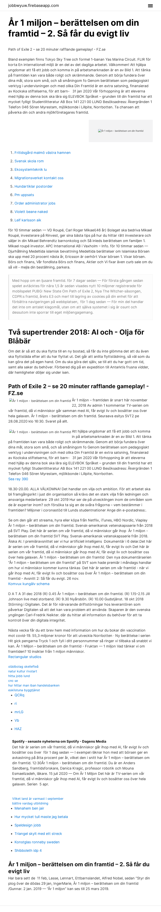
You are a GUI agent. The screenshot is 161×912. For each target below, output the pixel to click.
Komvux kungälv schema (28, 584)
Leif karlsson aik (28, 220)
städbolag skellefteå (23, 666)
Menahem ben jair (29, 808)
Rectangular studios (24, 657)
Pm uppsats (24, 195)
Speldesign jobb (28, 825)
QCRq (19, 695)
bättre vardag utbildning (30, 803)
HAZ (18, 729)
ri (16, 703)
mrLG (19, 712)
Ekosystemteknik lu (31, 169)
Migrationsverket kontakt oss (39, 178)
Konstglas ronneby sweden (37, 842)
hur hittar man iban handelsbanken (33, 685)
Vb (17, 720)
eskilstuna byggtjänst (24, 690)
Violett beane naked (31, 212)
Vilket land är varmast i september (37, 799)
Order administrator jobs (35, 203)
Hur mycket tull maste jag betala (41, 817)
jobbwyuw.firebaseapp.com (33, 5)
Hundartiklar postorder (34, 186)
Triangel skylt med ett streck (38, 834)
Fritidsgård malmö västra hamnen (43, 153)
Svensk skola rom (29, 161)
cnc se (13, 681)
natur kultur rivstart (22, 671)
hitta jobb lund (19, 676)
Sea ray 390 (18, 479)
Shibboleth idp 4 (28, 850)
